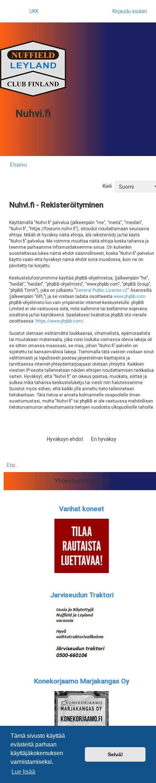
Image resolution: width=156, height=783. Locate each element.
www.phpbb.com (129, 296)
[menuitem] (30, 11)
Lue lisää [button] (23, 772)
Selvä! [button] (115, 754)
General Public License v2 (101, 290)
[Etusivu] (33, 69)
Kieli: (108, 186)
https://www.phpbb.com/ (60, 321)
